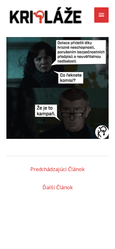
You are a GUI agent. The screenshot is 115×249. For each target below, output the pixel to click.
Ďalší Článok (57, 187)
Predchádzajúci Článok (57, 169)
